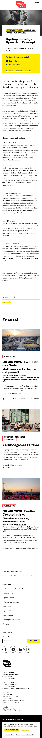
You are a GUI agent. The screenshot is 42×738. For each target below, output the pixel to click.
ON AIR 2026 (21, 375)
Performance (20, 33)
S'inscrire (33, 641)
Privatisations (7, 593)
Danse (9, 33)
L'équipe (5, 624)
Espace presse (8, 598)
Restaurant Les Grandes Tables (14, 589)
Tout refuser (25, 730)
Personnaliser (9, 735)
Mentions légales (9, 709)
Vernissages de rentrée (20, 445)
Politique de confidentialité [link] (25, 735)
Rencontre (20, 437)
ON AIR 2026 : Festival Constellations (19, 513)
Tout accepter (11, 730)
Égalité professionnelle (11, 620)
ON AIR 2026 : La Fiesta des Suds (20, 363)
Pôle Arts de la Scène (10, 602)
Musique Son (29, 30)
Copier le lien (6, 302)
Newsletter (6, 637)
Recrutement (7, 615)
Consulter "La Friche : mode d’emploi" (17, 576)
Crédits (5, 707)
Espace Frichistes (9, 611)
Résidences (6, 606)
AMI (22, 48)
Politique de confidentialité (13, 711)
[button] (37, 5)
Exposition (8, 437)
